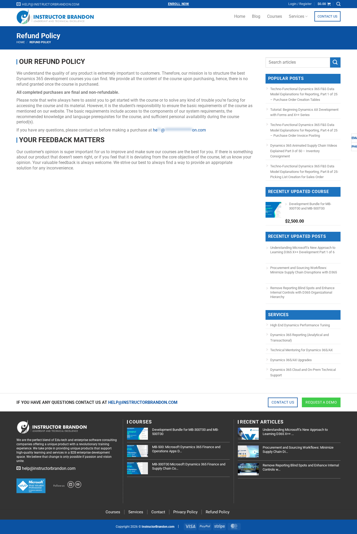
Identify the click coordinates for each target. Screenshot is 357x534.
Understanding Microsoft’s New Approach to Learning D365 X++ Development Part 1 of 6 (302, 250)
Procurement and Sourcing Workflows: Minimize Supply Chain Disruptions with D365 (303, 270)
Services (296, 16)
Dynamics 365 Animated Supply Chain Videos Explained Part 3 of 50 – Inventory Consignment (303, 151)
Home (239, 16)
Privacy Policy (185, 512)
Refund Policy (217, 512)
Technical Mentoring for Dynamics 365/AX (301, 350)
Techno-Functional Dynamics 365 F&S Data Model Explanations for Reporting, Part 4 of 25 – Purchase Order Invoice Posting (303, 130)
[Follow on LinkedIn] (70, 484)
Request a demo (321, 402)
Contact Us (327, 16)
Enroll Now (178, 4)
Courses (274, 16)
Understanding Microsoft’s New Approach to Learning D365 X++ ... (295, 432)
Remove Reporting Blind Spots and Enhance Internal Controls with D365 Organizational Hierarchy (302, 292)
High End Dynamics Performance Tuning (300, 325)
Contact (158, 512)
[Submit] (335, 62)
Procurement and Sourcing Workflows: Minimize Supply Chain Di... (298, 449)
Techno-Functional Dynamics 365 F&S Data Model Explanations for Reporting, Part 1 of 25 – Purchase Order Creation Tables (303, 94)
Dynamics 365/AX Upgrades (291, 360)
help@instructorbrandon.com (142, 402)
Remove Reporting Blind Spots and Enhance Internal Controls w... (301, 467)
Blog (256, 16)
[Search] (338, 4)
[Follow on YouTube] (78, 484)
